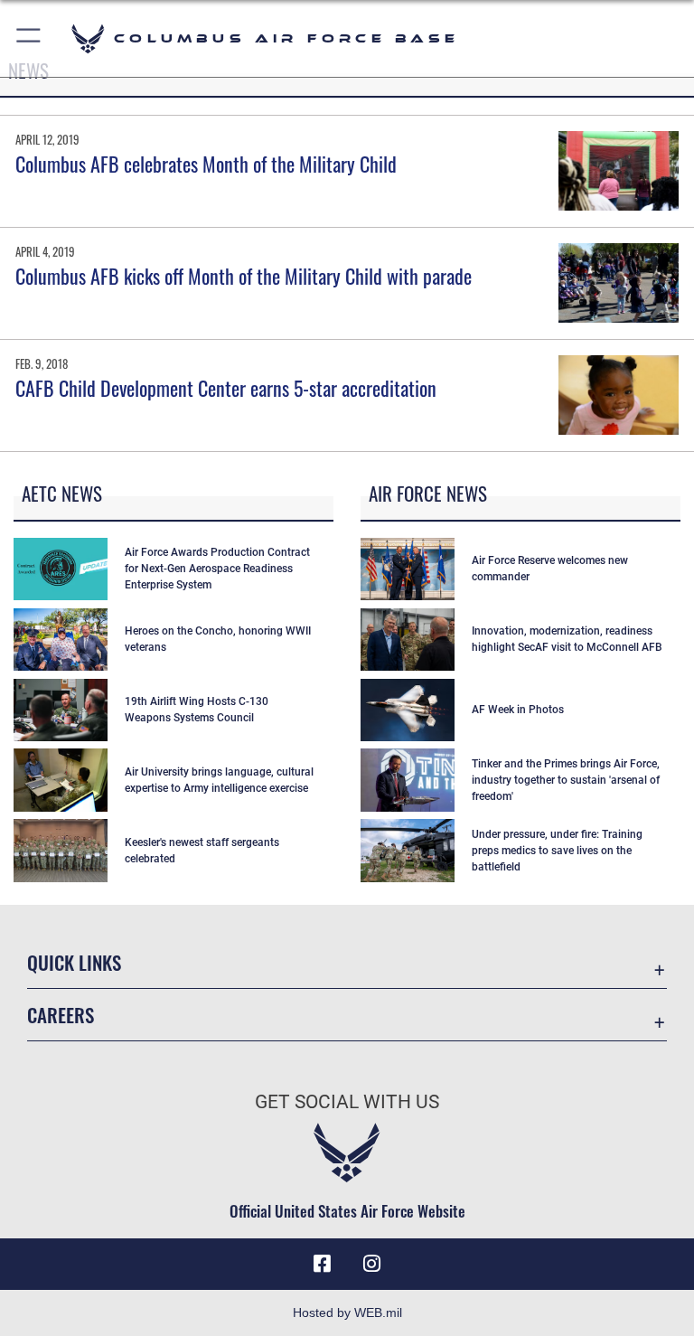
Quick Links (74, 962)
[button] (29, 38)
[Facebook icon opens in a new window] (321, 1263)
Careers (60, 1015)
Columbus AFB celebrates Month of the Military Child (206, 163)
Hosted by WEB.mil (347, 1312)
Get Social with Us (347, 1102)
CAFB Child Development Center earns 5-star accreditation (225, 387)
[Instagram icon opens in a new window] (372, 1263)
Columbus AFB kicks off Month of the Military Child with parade (243, 275)
